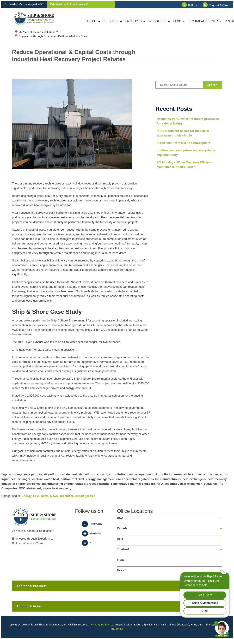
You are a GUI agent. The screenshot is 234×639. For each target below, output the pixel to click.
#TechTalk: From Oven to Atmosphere (183, 143)
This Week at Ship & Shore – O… (70, 4)
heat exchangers (194, 479)
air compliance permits (25, 474)
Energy (27, 496)
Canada (122, 528)
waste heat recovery (57, 488)
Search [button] (212, 85)
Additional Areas (28, 606)
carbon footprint (72, 479)
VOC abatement (30, 488)
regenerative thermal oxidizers (133, 483)
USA (120, 517)
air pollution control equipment (131, 474)
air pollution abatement (60, 474)
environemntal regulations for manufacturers (148, 479)
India (120, 559)
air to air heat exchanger (200, 474)
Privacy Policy (100, 624)
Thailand (123, 549)
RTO (160, 483)
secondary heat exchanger (183, 483)
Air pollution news (168, 474)
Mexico (122, 570)
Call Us (192, 5)
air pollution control (93, 474)
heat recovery (217, 479)
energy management (100, 479)
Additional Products (31, 586)
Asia (120, 538)
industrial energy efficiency (20, 483)
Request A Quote (219, 5)
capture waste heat (45, 479)
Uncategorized (85, 496)
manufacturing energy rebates (63, 483)
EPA (36, 496)
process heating (98, 483)
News (45, 496)
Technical (66, 496)
